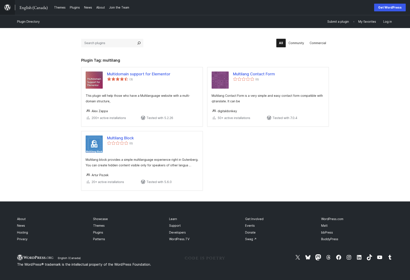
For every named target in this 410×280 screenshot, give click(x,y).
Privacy (22, 239)
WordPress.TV (179, 239)
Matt (324, 225)
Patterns (99, 239)
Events (250, 225)
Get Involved (254, 219)
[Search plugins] (139, 43)
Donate (250, 232)
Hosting (22, 232)
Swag (251, 239)
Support (175, 225)
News (21, 225)
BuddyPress (329, 239)
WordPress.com (332, 219)
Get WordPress (390, 7)
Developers (177, 232)
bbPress (327, 232)
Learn (173, 219)
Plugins (98, 232)
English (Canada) (69, 258)
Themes (99, 225)
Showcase (100, 219)
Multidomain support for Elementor (138, 74)
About (21, 219)
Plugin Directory (28, 21)
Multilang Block (120, 138)
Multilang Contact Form (254, 74)
